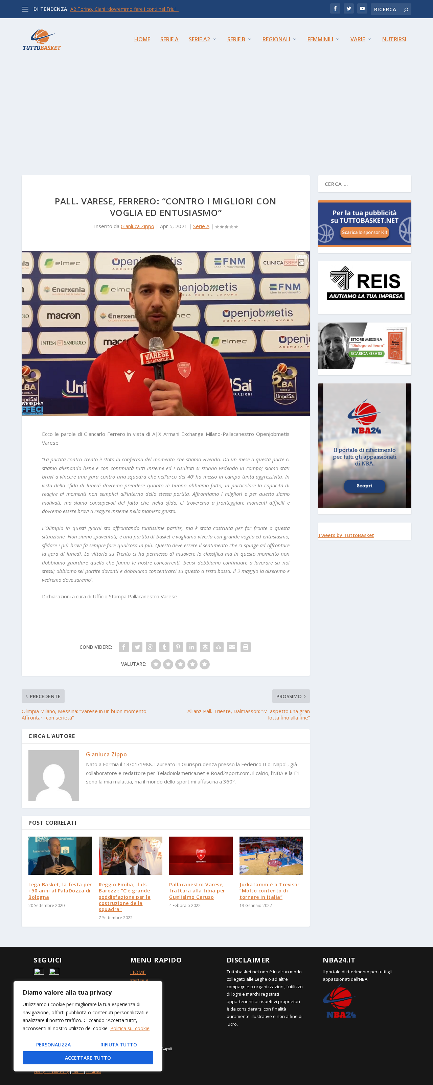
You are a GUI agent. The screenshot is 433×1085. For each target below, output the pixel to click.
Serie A (169, 40)
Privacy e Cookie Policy (51, 1071)
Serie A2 (199, 40)
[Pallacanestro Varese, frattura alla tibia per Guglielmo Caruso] (201, 856)
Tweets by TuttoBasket (346, 535)
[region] (88, 1026)
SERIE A (139, 980)
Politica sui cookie (130, 1028)
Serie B (236, 40)
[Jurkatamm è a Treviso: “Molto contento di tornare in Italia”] (271, 856)
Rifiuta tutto (118, 1044)
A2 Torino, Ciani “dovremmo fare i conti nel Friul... (124, 9)
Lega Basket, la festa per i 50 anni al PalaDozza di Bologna (60, 890)
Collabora (93, 1071)
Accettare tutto (88, 1058)
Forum (77, 1071)
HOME (138, 972)
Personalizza (53, 1044)
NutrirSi (394, 40)
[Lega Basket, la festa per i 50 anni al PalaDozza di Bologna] (60, 856)
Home (142, 40)
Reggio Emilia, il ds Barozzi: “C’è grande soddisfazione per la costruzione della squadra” (125, 896)
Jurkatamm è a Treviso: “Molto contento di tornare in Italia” (269, 890)
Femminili (320, 40)
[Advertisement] (216, 111)
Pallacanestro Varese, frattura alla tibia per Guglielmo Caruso (197, 890)
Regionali (276, 40)
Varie (357, 40)
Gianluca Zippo (137, 226)
